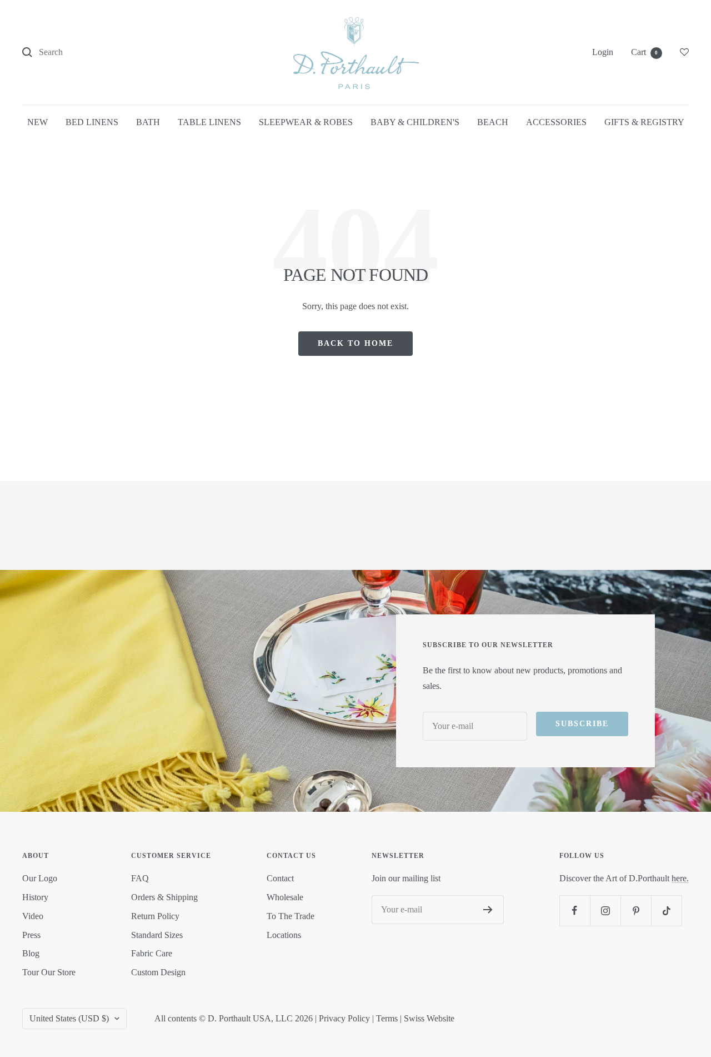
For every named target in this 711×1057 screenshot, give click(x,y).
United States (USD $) (69, 1018)
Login (602, 52)
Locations (284, 935)
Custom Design (158, 972)
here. (680, 878)
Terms (387, 1018)
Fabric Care (151, 953)
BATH (148, 122)
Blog (30, 953)
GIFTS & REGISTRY (644, 122)
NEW (37, 122)
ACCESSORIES (556, 122)
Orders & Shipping (164, 897)
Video (32, 916)
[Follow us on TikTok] (666, 910)
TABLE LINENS (209, 122)
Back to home (355, 343)
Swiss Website (429, 1018)
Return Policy (155, 916)
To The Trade (290, 916)
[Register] (488, 910)
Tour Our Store (49, 972)
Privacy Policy (344, 1018)
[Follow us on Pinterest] (635, 910)
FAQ (140, 878)
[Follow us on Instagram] (605, 910)
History (35, 897)
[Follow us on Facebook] (574, 910)
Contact (280, 878)
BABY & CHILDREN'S (414, 122)
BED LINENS (92, 122)
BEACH (492, 122)
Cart (644, 52)
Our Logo (39, 878)
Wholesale (285, 897)
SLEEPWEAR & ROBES (306, 122)
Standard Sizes (157, 935)
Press (31, 935)
